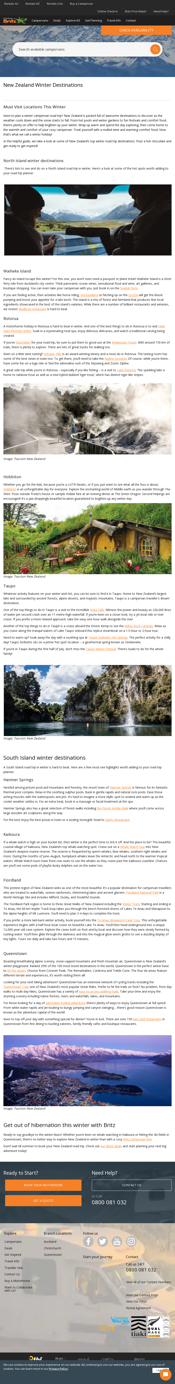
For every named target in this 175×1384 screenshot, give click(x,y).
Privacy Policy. (58, 1369)
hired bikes (23, 342)
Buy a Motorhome (17, 1281)
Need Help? (161, 11)
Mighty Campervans (107, 1359)
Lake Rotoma (126, 370)
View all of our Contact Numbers (148, 1282)
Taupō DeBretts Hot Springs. (108, 637)
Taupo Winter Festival (101, 649)
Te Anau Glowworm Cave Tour (118, 920)
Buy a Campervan (81, 4)
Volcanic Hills (52, 354)
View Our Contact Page (142, 1295)
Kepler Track (131, 904)
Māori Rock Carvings (139, 626)
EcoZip (133, 295)
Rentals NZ (33, 4)
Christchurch (52, 1248)
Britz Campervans (60, 1359)
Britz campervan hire (137, 1139)
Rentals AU (11, 4)
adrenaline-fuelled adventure (65, 1003)
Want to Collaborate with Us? (18, 1289)
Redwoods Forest (124, 342)
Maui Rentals (83, 1359)
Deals (57, 20)
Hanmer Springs (120, 787)
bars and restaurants (147, 1019)
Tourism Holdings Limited (36, 1360)
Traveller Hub (13, 1268)
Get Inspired (12, 1255)
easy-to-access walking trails (98, 991)
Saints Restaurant (117, 820)
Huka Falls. (97, 610)
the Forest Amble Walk (112, 808)
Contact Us (12, 1274)
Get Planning (93, 20)
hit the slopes (16, 971)
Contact (131, 20)
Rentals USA (55, 4)
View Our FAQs (136, 1301)
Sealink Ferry (129, 288)
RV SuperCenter (139, 1359)
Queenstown (53, 1255)
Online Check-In (108, 11)
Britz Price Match (135, 11)
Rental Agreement (138, 1308)
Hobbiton (9, 489)
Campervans (40, 20)
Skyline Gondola (116, 359)
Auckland (50, 1242)
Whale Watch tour (132, 847)
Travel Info (114, 20)
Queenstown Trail (15, 987)
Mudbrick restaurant (32, 309)
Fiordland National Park (142, 892)
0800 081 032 (109, 1202)
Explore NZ (73, 20)
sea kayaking (89, 295)
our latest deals (111, 1146)
